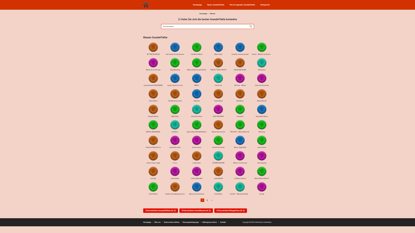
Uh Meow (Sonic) (240, 178)
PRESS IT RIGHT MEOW (218, 70)
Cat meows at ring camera (175, 54)
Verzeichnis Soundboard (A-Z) (197, 210)
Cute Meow (218, 194)
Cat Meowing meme (175, 101)
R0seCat (197, 101)
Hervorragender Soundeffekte (242, 5)
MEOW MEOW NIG (240, 70)
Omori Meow (153, 194)
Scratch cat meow (218, 147)
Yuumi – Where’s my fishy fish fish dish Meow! (267, 54)
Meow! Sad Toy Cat (218, 132)
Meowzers (261, 70)
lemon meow (196, 147)
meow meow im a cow (175, 85)
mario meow (261, 147)
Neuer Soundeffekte (215, 5)
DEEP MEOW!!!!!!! (218, 116)
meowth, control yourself (240, 54)
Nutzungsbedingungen (191, 222)
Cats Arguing (261, 163)
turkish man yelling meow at (174, 194)
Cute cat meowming (262, 85)
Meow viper (218, 54)
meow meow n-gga (153, 163)
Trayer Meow (218, 101)
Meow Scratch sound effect (196, 70)
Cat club (153, 178)
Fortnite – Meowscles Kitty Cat (240, 194)
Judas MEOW (218, 178)
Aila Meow (240, 101)
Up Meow (175, 132)
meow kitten (175, 178)
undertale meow (175, 147)
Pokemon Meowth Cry (153, 147)
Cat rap (261, 194)
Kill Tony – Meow (240, 85)
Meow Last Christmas (196, 194)
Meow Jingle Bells (240, 147)
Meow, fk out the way (153, 70)
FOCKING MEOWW (218, 163)
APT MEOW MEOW (153, 54)
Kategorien (265, 5)
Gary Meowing (175, 70)
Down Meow (153, 101)
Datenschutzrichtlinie (171, 222)
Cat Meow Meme (197, 54)
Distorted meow (196, 116)
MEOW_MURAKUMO (153, 132)
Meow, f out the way (240, 163)
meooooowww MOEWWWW (153, 85)
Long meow (197, 163)
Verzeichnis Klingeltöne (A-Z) (231, 210)
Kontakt (223, 222)
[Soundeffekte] (146, 5)
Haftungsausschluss (209, 222)
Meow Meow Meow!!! (262, 178)
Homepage (197, 5)
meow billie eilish (196, 178)
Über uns (157, 222)
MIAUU (196, 85)
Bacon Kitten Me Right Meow (196, 132)
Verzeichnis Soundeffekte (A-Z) (161, 210)
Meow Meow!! (262, 101)
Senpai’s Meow (153, 116)
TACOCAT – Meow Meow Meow (241, 132)
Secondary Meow (262, 116)
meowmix (240, 116)
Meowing (262, 132)
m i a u (175, 163)
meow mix (218, 85)
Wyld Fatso (175, 116)
